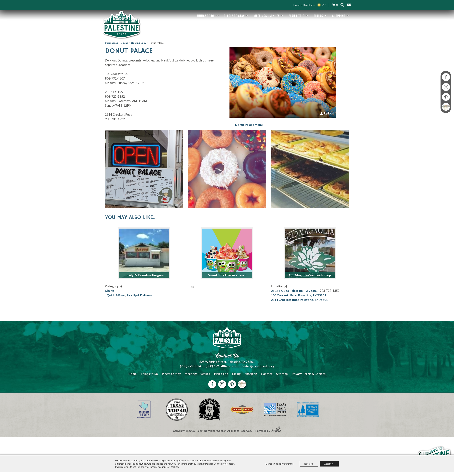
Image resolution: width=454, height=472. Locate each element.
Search (342, 4)
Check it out (153, 233)
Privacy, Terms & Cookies (309, 374)
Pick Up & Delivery (139, 295)
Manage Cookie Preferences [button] (279, 463)
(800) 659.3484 (216, 366)
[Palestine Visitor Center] (121, 24)
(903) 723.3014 (190, 366)
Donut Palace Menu (249, 125)
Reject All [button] (308, 463)
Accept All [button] (329, 463)
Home (132, 374)
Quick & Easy (138, 42)
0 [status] (337, 4)
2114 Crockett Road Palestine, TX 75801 (299, 300)
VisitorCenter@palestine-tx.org (252, 366)
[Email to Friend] (192, 287)
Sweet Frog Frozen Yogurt (227, 275)
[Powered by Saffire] (276, 429)
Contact (266, 374)
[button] (349, 5)
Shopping (339, 15)
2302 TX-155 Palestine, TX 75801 (294, 291)
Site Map (282, 374)
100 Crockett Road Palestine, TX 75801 (298, 295)
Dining (318, 15)
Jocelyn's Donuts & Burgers (144, 275)
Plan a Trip (296, 15)
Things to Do (206, 15)
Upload (329, 113)
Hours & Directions (304, 4)
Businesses (111, 42)
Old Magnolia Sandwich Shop (310, 275)
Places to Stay (234, 15)
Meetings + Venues (266, 15)
